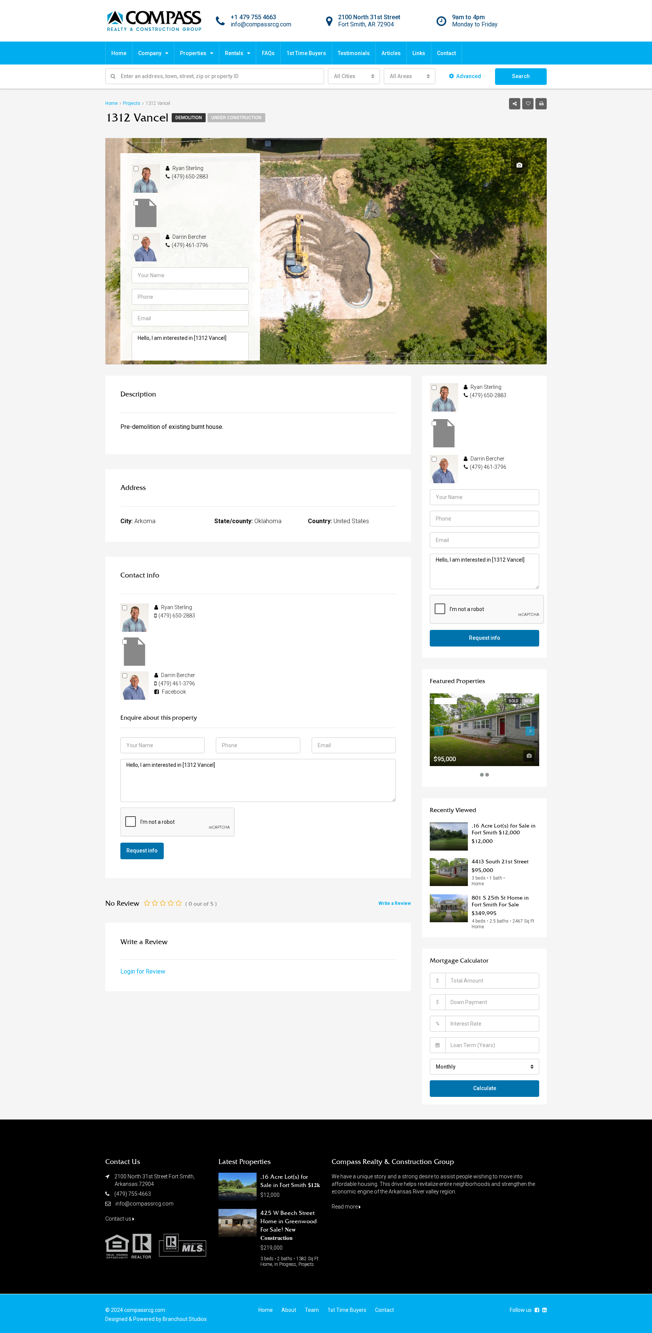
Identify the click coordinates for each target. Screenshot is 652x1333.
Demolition (188, 117)
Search (521, 76)
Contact (446, 53)
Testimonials (354, 53)
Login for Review (142, 971)
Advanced (468, 76)
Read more (345, 1207)
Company (149, 53)
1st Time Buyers (306, 53)
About (288, 1310)
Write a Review (394, 903)
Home (118, 53)
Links (418, 53)
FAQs (268, 53)
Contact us (118, 1219)
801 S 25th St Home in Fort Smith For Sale (500, 901)
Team (312, 1310)
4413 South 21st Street (500, 861)
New (528, 701)
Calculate (484, 1088)
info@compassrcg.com (144, 1204)
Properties (193, 53)
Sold (513, 701)
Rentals (234, 53)
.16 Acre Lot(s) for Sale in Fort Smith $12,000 (503, 829)
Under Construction (236, 117)
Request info (142, 851)
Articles (391, 53)
